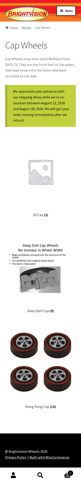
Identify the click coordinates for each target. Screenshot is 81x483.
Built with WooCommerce (49, 457)
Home (14, 28)
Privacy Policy (15, 457)
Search (40, 475)
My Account (13, 475)
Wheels (27, 28)
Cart (62, 471)
